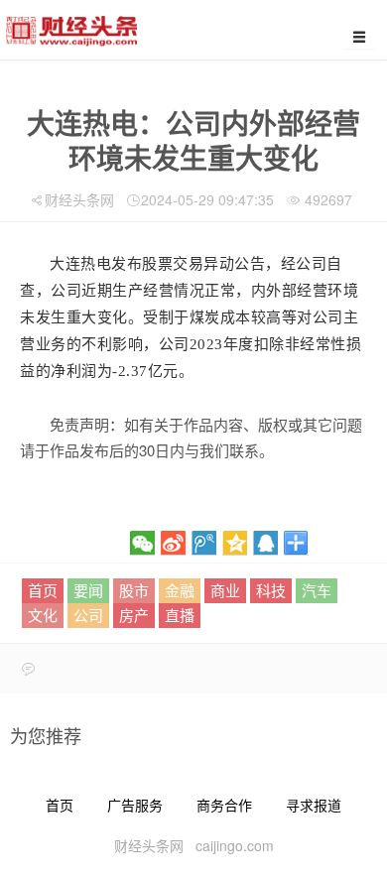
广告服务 (135, 805)
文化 (43, 614)
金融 (179, 589)
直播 (179, 614)
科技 (271, 589)
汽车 (316, 589)
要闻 (88, 589)
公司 (88, 614)
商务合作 (224, 805)
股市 (134, 589)
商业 (225, 589)
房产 (134, 614)
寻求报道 (313, 805)
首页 (43, 589)
